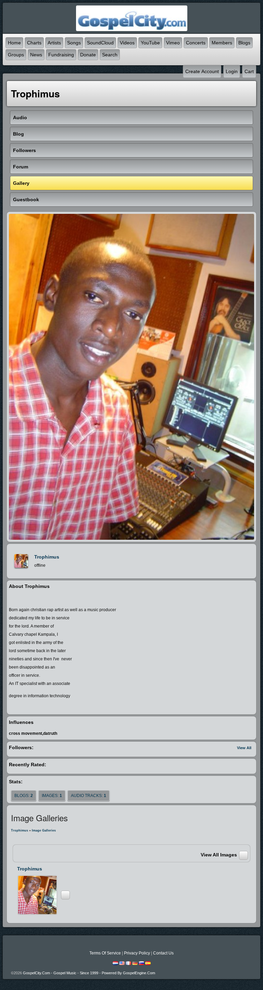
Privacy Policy (137, 953)
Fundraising (61, 54)
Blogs (244, 42)
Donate (88, 54)
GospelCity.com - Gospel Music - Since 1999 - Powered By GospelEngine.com (89, 973)
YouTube (150, 42)
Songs (74, 42)
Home (14, 42)
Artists (54, 42)
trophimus (46, 557)
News (36, 54)
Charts (34, 42)
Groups (16, 54)
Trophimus (19, 830)
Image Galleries (44, 830)
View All (244, 748)
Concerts (195, 42)
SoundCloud (100, 42)
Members (222, 42)
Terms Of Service (105, 953)
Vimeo (173, 42)
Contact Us (163, 953)
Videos (127, 42)
